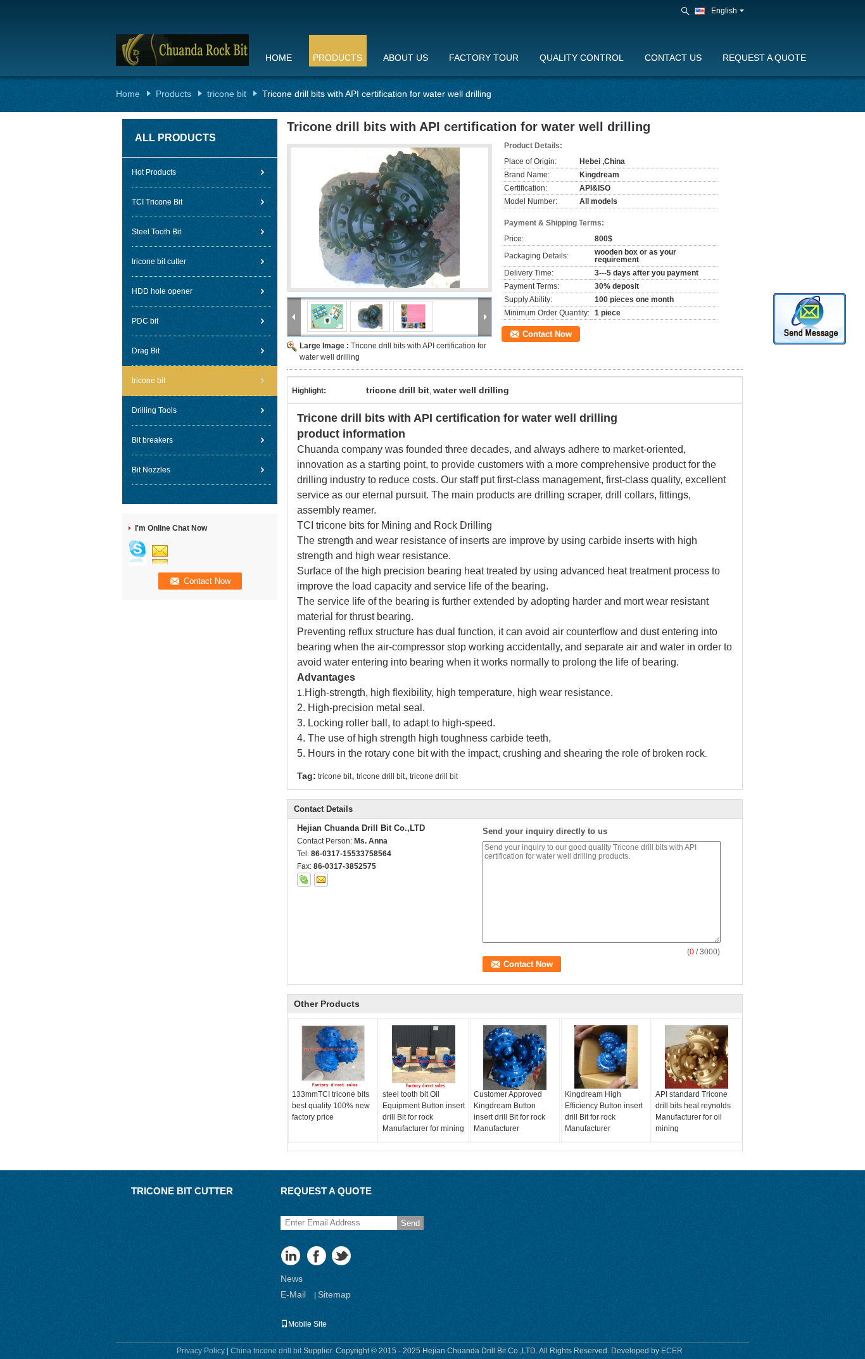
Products (337, 58)
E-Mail (293, 1294)
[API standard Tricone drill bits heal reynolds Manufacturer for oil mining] (696, 1057)
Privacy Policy (201, 1350)
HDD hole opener (162, 291)
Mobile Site (307, 1324)
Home (278, 58)
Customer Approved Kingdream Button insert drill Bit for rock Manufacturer (509, 1111)
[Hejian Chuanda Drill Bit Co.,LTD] (686, 11)
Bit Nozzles (151, 469)
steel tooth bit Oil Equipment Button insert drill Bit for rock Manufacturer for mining (423, 1111)
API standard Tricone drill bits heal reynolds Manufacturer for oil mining (693, 1111)
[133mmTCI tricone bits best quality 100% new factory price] (333, 1057)
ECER (672, 1350)
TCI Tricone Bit (157, 202)
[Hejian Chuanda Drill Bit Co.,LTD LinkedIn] (292, 1257)
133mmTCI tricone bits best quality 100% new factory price (331, 1106)
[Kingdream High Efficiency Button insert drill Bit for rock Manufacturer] (606, 1057)
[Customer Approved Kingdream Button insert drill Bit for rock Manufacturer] (514, 1057)
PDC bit (145, 321)
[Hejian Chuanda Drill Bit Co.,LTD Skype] (304, 880)
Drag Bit (146, 350)
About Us (405, 58)
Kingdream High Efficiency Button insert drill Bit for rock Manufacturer (604, 1111)
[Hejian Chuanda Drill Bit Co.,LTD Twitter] (342, 1257)
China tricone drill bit (265, 1350)
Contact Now (547, 334)
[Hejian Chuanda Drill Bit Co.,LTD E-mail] (321, 880)
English (724, 10)
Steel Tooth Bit (156, 231)
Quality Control (582, 58)
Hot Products (154, 172)
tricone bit (226, 94)
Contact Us (673, 58)
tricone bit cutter (159, 261)
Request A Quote (764, 58)
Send (410, 1223)
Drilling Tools (154, 410)
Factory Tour (484, 58)
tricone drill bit (381, 776)
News (292, 1279)
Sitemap (334, 1294)
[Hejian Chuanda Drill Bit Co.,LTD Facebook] (317, 1257)
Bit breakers (152, 440)
